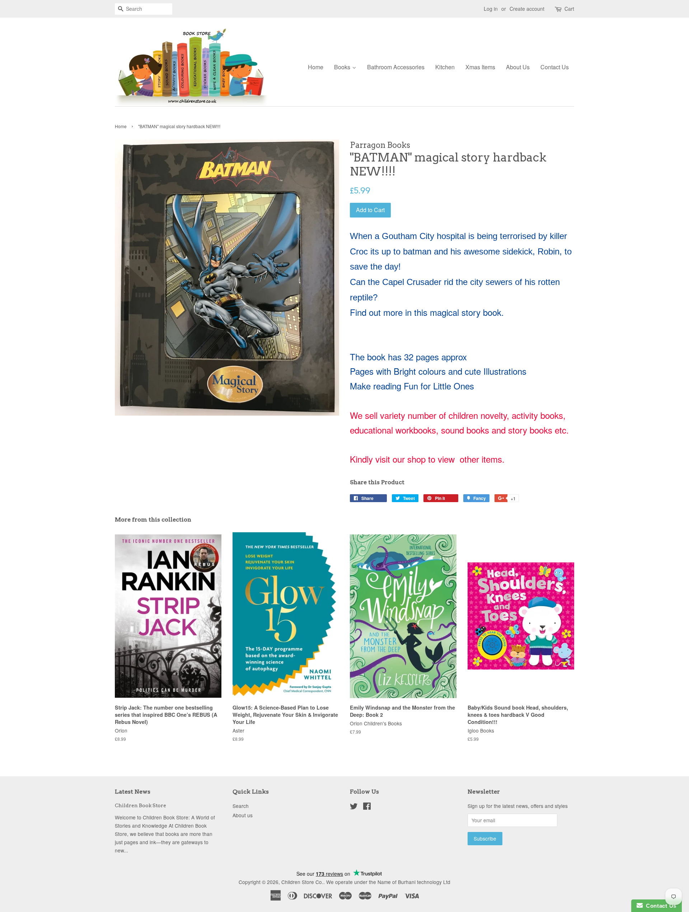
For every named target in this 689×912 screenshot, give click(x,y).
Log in (491, 8)
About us (243, 815)
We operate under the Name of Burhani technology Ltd (388, 881)
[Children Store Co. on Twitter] (354, 807)
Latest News (132, 791)
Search (241, 805)
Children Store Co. (302, 881)
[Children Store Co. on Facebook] (367, 807)
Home (121, 126)
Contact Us (659, 906)
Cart (569, 8)
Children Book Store (140, 805)
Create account (527, 8)
